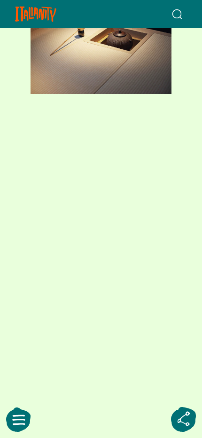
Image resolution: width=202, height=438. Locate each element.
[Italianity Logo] (49, 14)
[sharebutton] (183, 419)
